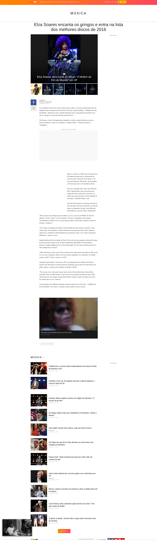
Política (54, 6)
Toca (117, 6)
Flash (39, 6)
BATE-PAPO (50, 2)
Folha (70, 6)
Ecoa (97, 6)
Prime (114, 6)
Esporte (75, 6)
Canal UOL (102, 6)
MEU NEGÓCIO (57, 2)
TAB (111, 6)
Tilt (95, 6)
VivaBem (90, 6)
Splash (80, 6)
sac (105, 2)
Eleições (44, 6)
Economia (65, 6)
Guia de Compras (124, 6)
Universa (85, 6)
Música (78, 13)
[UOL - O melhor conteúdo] (33, 2)
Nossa (108, 6)
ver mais (63, 531)
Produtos (34, 6)
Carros (59, 6)
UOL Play (76, 2)
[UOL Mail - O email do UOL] (108, 2)
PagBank (71, 2)
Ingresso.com (44, 2)
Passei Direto (65, 2)
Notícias (49, 6)
